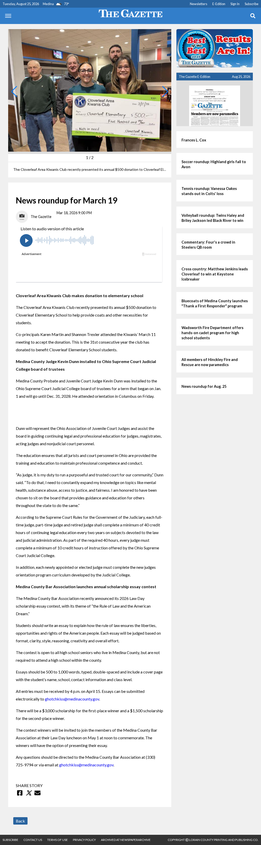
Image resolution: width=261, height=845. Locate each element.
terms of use (57, 840)
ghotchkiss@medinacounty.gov (72, 698)
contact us (32, 840)
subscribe (10, 840)
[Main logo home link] (130, 13)
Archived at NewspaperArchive (126, 840)
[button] (14, 91)
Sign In (235, 4)
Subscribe (251, 4)
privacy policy (84, 840)
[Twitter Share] (28, 793)
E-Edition (218, 4)
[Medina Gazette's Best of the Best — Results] (214, 48)
